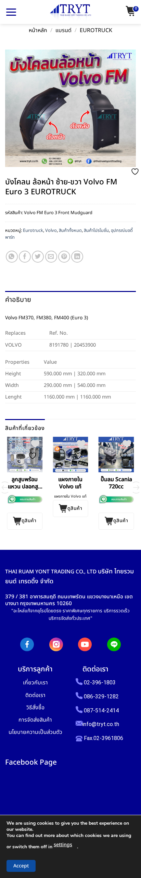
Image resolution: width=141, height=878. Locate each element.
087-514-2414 (101, 710)
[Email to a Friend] (51, 257)
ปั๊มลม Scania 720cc (116, 483)
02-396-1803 (100, 682)
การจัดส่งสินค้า (35, 719)
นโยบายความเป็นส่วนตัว (35, 732)
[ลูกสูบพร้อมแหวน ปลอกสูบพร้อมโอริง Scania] (24, 454)
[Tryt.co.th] (70, 13)
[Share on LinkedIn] (77, 257)
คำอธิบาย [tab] (18, 300)
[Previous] (4, 487)
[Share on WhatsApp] (12, 257)
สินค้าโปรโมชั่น (96, 230)
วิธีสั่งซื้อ (35, 707)
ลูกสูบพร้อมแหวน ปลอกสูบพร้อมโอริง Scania (24, 483)
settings (63, 844)
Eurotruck (96, 30)
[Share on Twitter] (38, 257)
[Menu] (11, 12)
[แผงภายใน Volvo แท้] (70, 454)
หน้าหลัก (38, 30)
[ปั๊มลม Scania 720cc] (116, 454)
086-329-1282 (101, 696)
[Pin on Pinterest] (64, 257)
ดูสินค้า (29, 520)
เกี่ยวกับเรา (35, 682)
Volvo (51, 230)
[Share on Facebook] (25, 257)
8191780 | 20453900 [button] (72, 345)
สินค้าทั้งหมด (70, 230)
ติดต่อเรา (35, 695)
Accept (21, 865)
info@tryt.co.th (100, 724)
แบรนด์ (63, 30)
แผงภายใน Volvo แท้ (70, 483)
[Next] (136, 487)
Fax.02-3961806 (102, 738)
